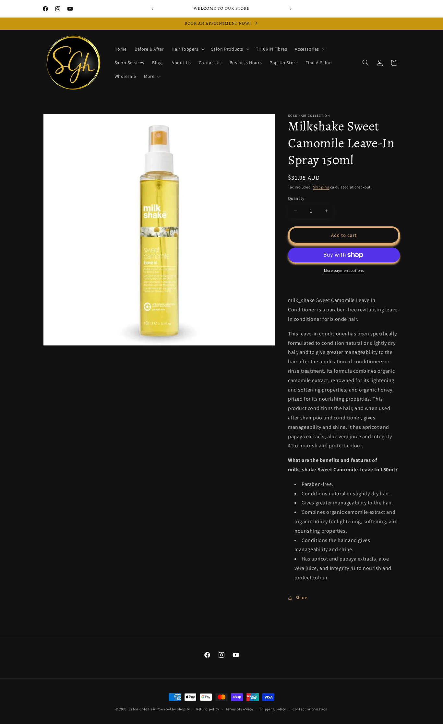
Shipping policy (272, 708)
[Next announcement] (290, 9)
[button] (187, 49)
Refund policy (207, 708)
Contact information (310, 708)
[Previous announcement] (152, 9)
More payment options (344, 270)
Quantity (296, 198)
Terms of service (239, 708)
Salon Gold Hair (142, 709)
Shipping (321, 187)
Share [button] (301, 597)
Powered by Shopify (173, 709)
